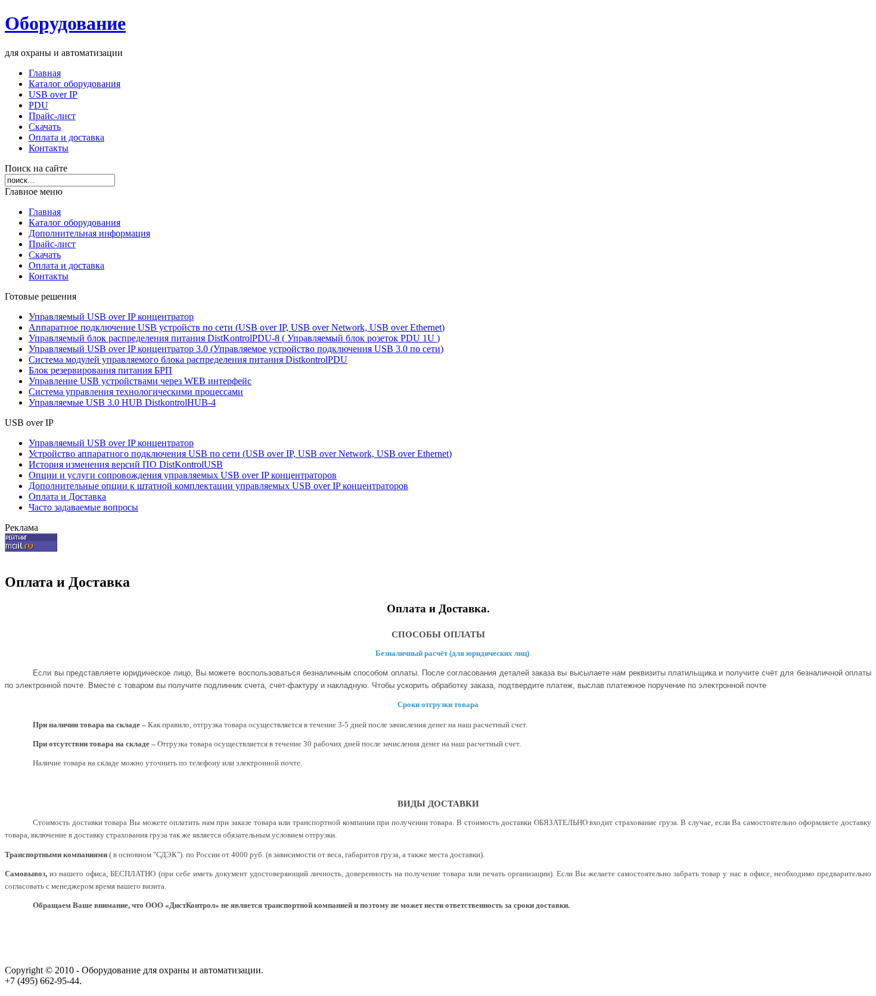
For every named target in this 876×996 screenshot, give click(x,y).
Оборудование (65, 23)
